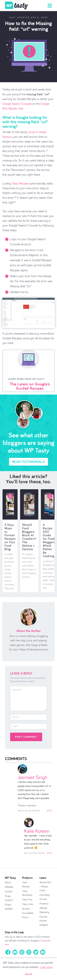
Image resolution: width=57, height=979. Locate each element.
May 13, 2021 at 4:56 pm (34, 853)
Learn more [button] (46, 967)
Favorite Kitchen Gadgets (44, 921)
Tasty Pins (27, 899)
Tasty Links (27, 904)
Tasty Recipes (20, 183)
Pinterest (44, 903)
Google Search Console (17, 103)
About (8, 882)
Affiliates (9, 887)
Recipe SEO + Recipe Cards (45, 886)
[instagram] (28, 952)
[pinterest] (21, 952)
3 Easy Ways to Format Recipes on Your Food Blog (10, 537)
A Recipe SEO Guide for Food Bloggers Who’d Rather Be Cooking (49, 540)
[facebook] (7, 952)
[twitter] (35, 952)
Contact (8, 891)
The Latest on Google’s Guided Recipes (30, 386)
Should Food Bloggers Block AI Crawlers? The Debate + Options (29, 537)
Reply (49, 811)
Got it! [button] (28, 974)
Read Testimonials (28, 461)
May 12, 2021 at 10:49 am (28, 811)
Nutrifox (26, 909)
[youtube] (14, 952)
